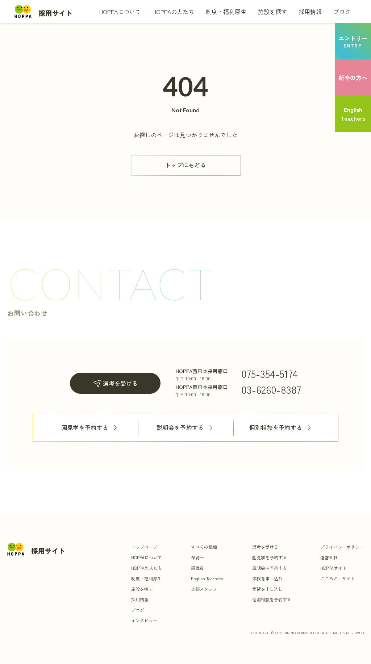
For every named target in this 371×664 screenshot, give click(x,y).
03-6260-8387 (271, 389)
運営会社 (329, 557)
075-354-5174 (269, 373)
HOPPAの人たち (173, 11)
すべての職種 (204, 547)
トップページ (144, 547)
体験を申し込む (267, 578)
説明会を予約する (180, 427)
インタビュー (144, 620)
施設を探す (272, 11)
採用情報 (310, 11)
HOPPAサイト (333, 568)
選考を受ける (120, 383)
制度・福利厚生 (226, 11)
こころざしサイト (337, 578)
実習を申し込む (267, 589)
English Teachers (207, 578)
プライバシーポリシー (342, 547)
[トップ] (43, 11)
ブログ (342, 11)
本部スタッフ (204, 589)
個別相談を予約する (276, 427)
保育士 (197, 557)
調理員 (197, 568)
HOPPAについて (120, 11)
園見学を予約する (85, 427)
